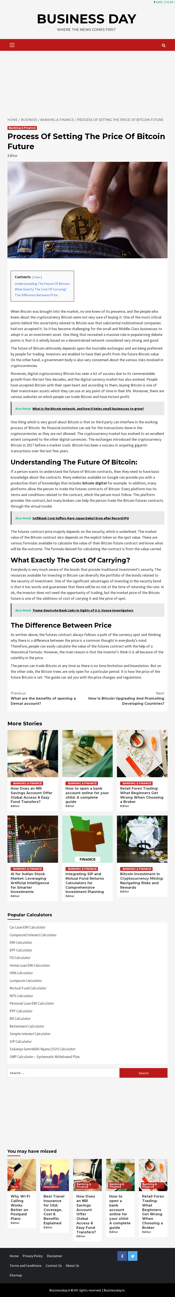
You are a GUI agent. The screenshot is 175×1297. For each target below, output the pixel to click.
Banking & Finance (22, 127)
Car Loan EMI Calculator (27, 927)
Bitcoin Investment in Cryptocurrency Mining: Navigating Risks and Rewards (141, 880)
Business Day (86, 19)
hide (37, 277)
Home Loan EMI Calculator (30, 965)
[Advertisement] (87, 83)
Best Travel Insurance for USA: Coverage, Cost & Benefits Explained (54, 1209)
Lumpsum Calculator (26, 980)
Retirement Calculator (27, 1026)
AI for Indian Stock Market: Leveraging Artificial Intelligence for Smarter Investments (30, 883)
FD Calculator (20, 957)
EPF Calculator (21, 950)
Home (14, 1256)
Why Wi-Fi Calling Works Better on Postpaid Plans (20, 1207)
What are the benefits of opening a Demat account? (43, 698)
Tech (14, 1186)
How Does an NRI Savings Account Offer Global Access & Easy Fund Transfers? (31, 795)
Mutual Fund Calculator (28, 988)
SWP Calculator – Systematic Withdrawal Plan (45, 1056)
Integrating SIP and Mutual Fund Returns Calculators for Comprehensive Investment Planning (85, 883)
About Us (72, 1265)
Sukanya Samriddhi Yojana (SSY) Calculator (43, 1049)
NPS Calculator (21, 995)
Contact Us (54, 1265)
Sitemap (16, 1275)
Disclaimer (54, 1256)
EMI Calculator (21, 942)
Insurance (51, 1186)
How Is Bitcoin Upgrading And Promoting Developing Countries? (126, 698)
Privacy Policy (33, 1256)
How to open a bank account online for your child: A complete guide (87, 795)
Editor (12, 155)
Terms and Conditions (26, 1265)
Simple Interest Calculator (30, 1033)
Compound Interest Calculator (33, 935)
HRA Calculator (21, 973)
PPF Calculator (21, 1011)
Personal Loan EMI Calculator (32, 1003)
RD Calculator (20, 1018)
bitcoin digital (94, 483)
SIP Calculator (21, 1041)
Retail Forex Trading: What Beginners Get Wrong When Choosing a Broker (141, 795)
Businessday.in (114, 1290)
